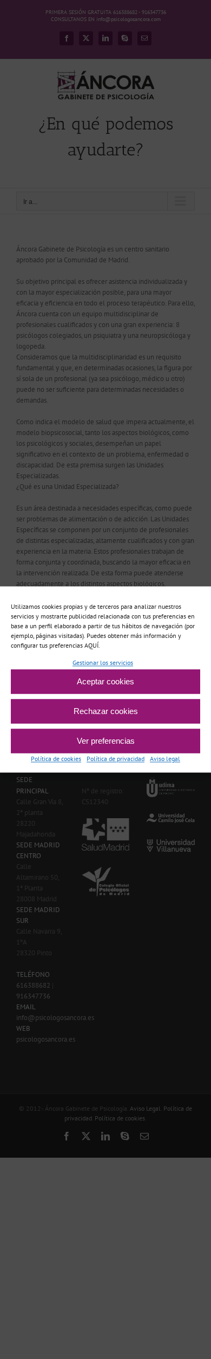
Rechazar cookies (106, 711)
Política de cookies (56, 759)
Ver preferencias (106, 740)
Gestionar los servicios (102, 662)
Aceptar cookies (105, 681)
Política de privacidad (115, 759)
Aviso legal (165, 759)
